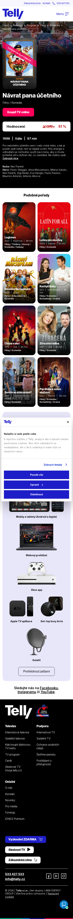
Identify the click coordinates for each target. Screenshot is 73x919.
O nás (8, 787)
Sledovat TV (17, 850)
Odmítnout (36, 494)
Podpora (42, 726)
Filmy (43, 25)
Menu (60, 14)
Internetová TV (45, 732)
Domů (6, 25)
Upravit (34, 484)
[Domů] (13, 14)
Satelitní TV (43, 738)
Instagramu (27, 692)
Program (31, 25)
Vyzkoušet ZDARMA (22, 839)
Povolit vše (36, 474)
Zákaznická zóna (32, 3)
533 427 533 (14, 874)
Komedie (55, 25)
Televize (18, 25)
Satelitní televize (15, 738)
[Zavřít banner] (68, 422)
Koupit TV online (18, 112)
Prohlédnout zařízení (36, 671)
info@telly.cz (15, 879)
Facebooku (49, 688)
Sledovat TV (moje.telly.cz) (13, 768)
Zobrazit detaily (53, 464)
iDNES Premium (14, 818)
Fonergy (10, 812)
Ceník (8, 760)
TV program (12, 754)
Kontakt (46, 3)
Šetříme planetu (46, 754)
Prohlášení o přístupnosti (44, 762)
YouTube (48, 692)
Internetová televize (17, 732)
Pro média (11, 806)
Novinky (10, 800)
